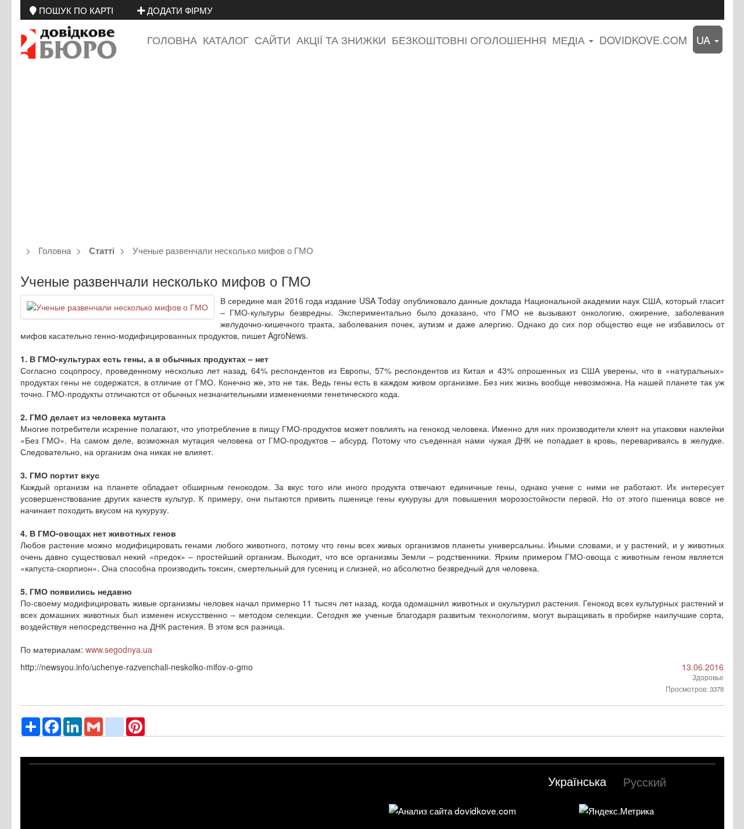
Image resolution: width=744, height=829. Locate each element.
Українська (577, 781)
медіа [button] (570, 39)
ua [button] (704, 39)
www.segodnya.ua (118, 649)
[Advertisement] (372, 153)
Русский (644, 781)
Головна (172, 39)
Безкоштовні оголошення (469, 39)
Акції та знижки (341, 39)
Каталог (226, 39)
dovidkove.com (643, 39)
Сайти (273, 39)
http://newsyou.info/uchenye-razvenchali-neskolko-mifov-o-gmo (136, 667)
